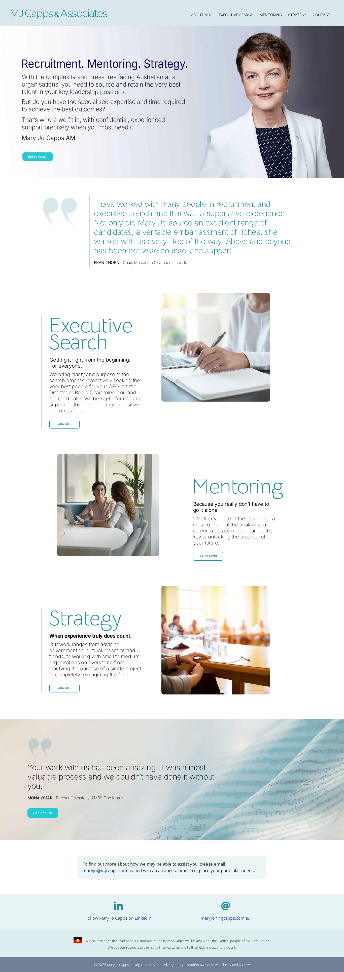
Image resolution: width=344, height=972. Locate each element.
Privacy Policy (173, 964)
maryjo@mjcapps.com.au (108, 870)
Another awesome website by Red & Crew (218, 964)
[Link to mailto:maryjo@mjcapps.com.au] (225, 906)
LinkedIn (143, 918)
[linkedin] (118, 906)
